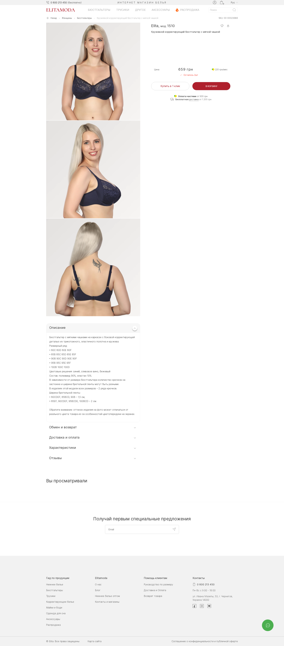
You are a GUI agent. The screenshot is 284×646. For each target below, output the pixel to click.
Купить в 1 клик (170, 86)
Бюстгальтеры (99, 9)
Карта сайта (94, 641)
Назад (54, 18)
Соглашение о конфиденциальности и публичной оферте (205, 641)
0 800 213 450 (59, 2)
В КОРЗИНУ (211, 86)
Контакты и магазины (107, 601)
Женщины (67, 18)
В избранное (222, 25)
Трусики (122, 9)
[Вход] (215, 2)
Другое (140, 9)
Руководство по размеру (158, 584)
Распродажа (189, 9)
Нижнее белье (54, 584)
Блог (97, 590)
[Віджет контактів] (268, 625)
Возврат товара (153, 596)
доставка (194, 99)
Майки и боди (54, 607)
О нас (98, 584)
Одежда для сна (56, 613)
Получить (174, 529)
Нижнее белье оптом (107, 596)
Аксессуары (161, 9)
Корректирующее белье (60, 601)
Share (228, 25)
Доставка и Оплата (155, 590)
